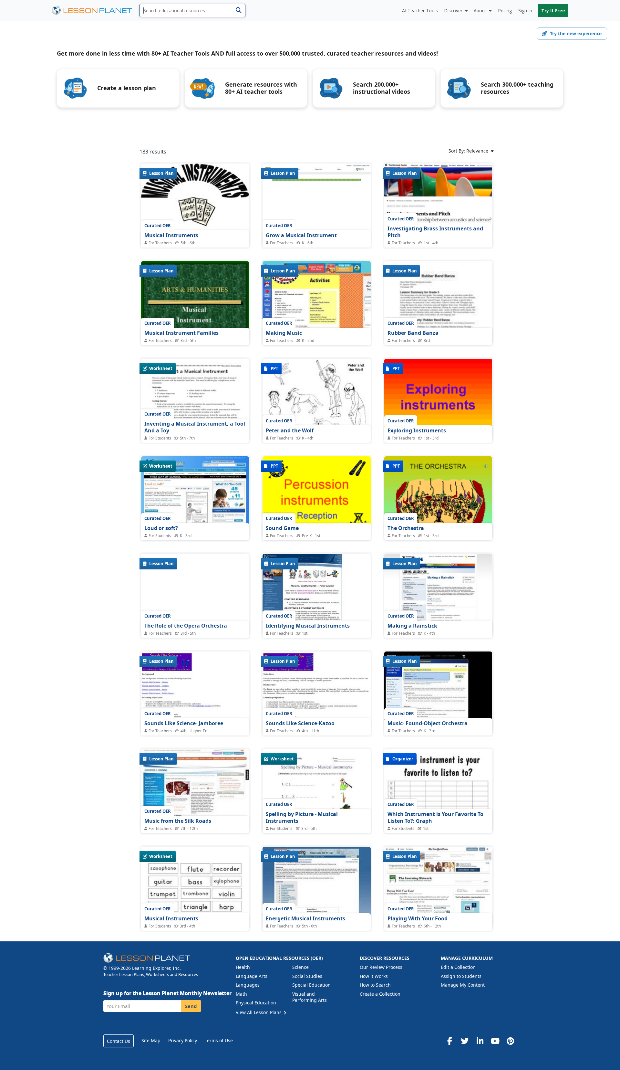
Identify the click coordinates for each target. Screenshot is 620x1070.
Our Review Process (381, 967)
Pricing (505, 10)
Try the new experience (576, 33)
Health (243, 967)
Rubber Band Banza (413, 332)
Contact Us (118, 1041)
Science (300, 967)
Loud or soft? (161, 528)
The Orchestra (406, 528)
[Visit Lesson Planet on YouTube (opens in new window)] (495, 1040)
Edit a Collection (458, 967)
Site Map (150, 1040)
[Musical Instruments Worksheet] (195, 923)
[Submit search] (238, 10)
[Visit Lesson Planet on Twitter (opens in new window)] (464, 1040)
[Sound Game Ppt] (316, 497)
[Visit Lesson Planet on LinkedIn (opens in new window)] (479, 1040)
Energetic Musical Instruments (305, 918)
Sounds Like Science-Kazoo (300, 723)
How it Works (374, 976)
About (480, 10)
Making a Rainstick (412, 625)
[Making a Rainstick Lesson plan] (438, 594)
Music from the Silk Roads (177, 820)
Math (241, 994)
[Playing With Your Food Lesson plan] (438, 887)
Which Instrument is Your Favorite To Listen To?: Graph (435, 817)
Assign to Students (461, 976)
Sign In (525, 10)
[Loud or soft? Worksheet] (195, 497)
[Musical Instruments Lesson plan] (195, 230)
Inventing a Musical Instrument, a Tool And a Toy (194, 427)
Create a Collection (380, 994)
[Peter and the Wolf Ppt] (316, 399)
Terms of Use (219, 1040)
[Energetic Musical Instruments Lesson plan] (316, 887)
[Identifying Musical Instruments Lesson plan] (316, 594)
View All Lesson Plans (259, 1012)
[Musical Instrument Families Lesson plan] (195, 302)
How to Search (375, 985)
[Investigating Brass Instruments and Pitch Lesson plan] (438, 196)
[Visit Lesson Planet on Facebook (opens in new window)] (449, 1040)
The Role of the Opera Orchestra (185, 625)
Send (191, 1006)
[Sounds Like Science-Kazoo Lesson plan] (316, 692)
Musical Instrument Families (181, 332)
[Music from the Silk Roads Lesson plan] (195, 789)
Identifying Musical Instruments (308, 625)
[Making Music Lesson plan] (316, 302)
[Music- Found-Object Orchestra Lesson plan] (438, 692)
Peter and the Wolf (290, 430)
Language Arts (251, 976)
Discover (453, 10)
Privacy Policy (182, 1040)
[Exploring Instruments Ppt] (438, 399)
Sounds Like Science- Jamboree (183, 723)
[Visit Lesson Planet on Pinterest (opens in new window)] (510, 1040)
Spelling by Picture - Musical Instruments (302, 817)
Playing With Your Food (418, 918)
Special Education (311, 985)
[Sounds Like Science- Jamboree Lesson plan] (195, 692)
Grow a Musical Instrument (301, 235)
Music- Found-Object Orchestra (428, 723)
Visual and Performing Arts (309, 997)
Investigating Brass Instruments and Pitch (435, 232)
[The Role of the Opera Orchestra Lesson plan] (195, 594)
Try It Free (553, 10)
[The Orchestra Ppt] (438, 497)
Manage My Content (463, 985)
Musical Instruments (171, 235)
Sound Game (282, 528)
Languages (248, 985)
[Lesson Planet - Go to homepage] (96, 10)
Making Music (284, 332)
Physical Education (256, 1003)
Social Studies (307, 976)
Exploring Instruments (417, 430)
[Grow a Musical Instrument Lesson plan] (316, 204)
